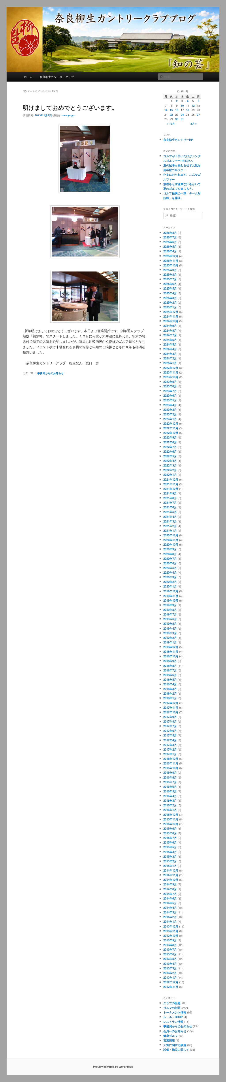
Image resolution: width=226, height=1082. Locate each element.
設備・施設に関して (176, 1049)
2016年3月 (170, 800)
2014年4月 (170, 907)
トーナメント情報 (174, 1012)
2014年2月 (170, 917)
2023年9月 (170, 381)
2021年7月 (170, 502)
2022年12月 (170, 423)
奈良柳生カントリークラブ (57, 77)
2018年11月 (170, 651)
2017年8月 (170, 721)
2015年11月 (170, 819)
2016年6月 (170, 787)
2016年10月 (170, 768)
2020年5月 (170, 568)
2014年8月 (170, 889)
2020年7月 (170, 558)
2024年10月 (170, 321)
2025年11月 (170, 260)
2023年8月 (170, 386)
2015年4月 (170, 852)
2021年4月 (170, 517)
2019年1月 (170, 642)
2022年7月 (170, 447)
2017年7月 (170, 726)
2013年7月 (170, 949)
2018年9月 (170, 661)
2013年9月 (170, 940)
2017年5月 (170, 735)
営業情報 (169, 1040)
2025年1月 (170, 307)
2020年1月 (170, 586)
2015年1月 (170, 866)
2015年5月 (170, 847)
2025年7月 (170, 279)
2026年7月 (170, 237)
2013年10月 (170, 935)
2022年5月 (170, 456)
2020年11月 (170, 540)
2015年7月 (170, 838)
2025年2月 (170, 302)
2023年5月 (170, 400)
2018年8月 (170, 666)
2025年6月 (170, 284)
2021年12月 (170, 479)
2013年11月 (170, 931)
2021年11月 (170, 484)
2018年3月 (170, 689)
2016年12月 (170, 759)
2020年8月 (170, 554)
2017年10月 (170, 712)
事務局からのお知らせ (50, 373)
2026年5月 (170, 246)
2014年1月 (170, 921)
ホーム (28, 77)
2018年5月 (170, 679)
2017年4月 (170, 740)
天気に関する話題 (174, 1045)
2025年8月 (170, 274)
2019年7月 (170, 614)
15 (171, 110)
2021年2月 (170, 526)
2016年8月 (170, 777)
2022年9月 (170, 437)
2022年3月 (170, 465)
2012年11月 (170, 987)
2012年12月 (170, 982)
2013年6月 (170, 954)
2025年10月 (170, 265)
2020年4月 (170, 572)
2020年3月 (170, 577)
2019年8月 (170, 610)
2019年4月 (170, 628)
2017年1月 (170, 754)
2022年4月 (170, 461)
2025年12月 (170, 256)
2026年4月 (170, 251)
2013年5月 (170, 959)
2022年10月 (170, 433)
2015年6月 (170, 842)
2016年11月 (170, 763)
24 (182, 115)
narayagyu (68, 115)
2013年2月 (170, 973)
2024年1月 (170, 363)
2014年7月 (170, 894)
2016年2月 (170, 805)
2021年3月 (170, 521)
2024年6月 (170, 340)
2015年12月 (170, 814)
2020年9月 (170, 549)
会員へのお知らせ (174, 1031)
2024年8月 (170, 330)
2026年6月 (170, 242)
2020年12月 (170, 535)
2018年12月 (170, 647)
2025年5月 (170, 288)
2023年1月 (170, 419)
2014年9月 (170, 884)
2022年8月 (170, 442)
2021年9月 (170, 493)
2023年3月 (170, 409)
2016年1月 (170, 810)
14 (166, 110)
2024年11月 (170, 316)
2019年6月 (170, 619)
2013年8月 (170, 945)
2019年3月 (170, 633)
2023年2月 (170, 414)
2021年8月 (170, 498)
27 (198, 115)
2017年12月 (170, 703)
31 (182, 119)
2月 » (193, 124)
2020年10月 (170, 544)
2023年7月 (170, 391)
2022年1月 (170, 474)
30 (176, 119)
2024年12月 (170, 312)
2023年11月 (170, 372)
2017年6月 (170, 731)
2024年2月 (170, 358)
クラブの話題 (172, 1003)
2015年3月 (170, 856)
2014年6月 (170, 898)
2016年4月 (170, 796)
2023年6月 (170, 395)
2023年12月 (170, 368)
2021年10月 (170, 489)
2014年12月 (170, 870)
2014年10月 (170, 879)
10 (182, 106)
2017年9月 (170, 717)
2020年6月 (170, 563)
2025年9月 (170, 270)
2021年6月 (170, 507)
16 (176, 110)
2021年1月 (170, 530)
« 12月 (171, 124)
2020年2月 (170, 582)
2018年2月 (170, 693)
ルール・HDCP (173, 1017)
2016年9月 (170, 772)
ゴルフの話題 (172, 1008)
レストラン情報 (173, 1021)
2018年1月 (170, 698)
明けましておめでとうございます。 (70, 107)
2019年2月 (170, 638)
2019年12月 (170, 591)
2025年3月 (170, 298)
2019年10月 (170, 600)
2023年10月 (170, 377)
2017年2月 (170, 749)
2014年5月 (170, 903)
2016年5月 (170, 791)
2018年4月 (170, 684)
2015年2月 (170, 861)
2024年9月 (170, 325)
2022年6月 (170, 451)
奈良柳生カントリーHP (178, 140)
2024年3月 (170, 353)
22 (171, 115)
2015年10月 (170, 824)
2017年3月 (170, 745)
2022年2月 (170, 470)
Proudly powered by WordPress (113, 1067)
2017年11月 (170, 707)
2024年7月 (170, 335)
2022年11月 (170, 428)
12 (193, 106)
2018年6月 (170, 675)
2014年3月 (170, 912)
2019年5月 (170, 623)
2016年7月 (170, 782)
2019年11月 (170, 596)
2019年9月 (170, 605)
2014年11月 (170, 875)
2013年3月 (170, 968)
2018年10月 (170, 656)
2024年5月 (170, 344)
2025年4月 (170, 293)
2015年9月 (170, 828)
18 (187, 110)
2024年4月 (170, 349)
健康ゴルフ (170, 1036)
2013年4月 (170, 963)
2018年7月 (170, 670)
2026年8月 (170, 233)
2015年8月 (170, 833)
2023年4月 (170, 405)
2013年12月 (170, 926)
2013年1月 (170, 977)
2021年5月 (170, 512)
